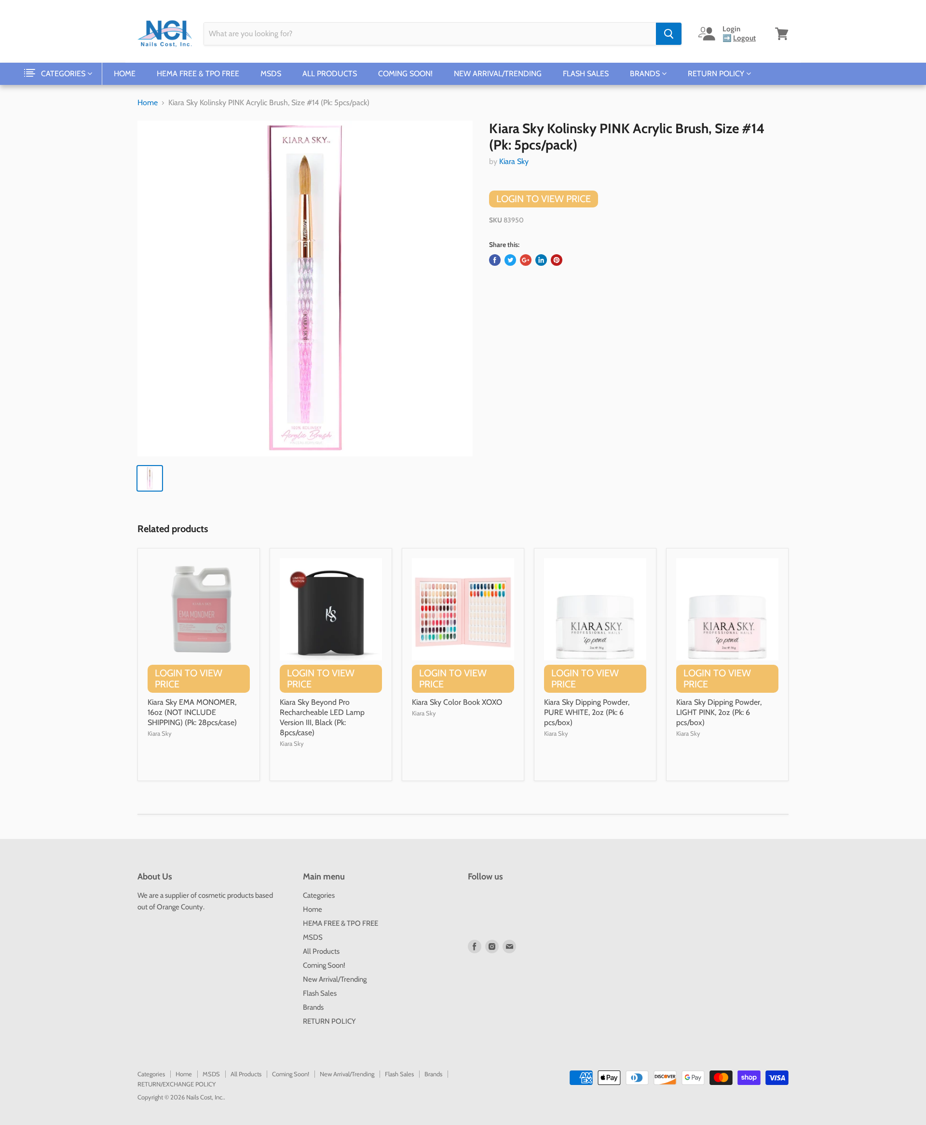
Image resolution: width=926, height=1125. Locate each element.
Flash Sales (586, 73)
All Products (329, 73)
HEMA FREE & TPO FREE (198, 73)
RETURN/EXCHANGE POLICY (176, 1084)
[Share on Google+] (525, 260)
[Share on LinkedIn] (541, 260)
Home (125, 73)
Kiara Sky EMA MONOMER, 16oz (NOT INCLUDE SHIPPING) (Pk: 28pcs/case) (192, 712)
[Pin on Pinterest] (556, 260)
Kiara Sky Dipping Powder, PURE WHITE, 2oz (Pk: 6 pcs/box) (586, 712)
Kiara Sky (514, 161)
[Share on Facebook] (495, 260)
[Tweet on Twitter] (510, 260)
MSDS (270, 73)
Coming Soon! (405, 73)
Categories (64, 73)
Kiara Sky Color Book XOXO (457, 702)
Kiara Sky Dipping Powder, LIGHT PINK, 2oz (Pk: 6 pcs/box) (719, 712)
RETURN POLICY (717, 73)
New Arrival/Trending (498, 73)
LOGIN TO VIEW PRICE (543, 199)
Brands (646, 73)
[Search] (668, 34)
